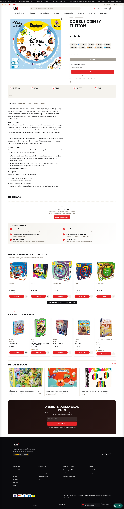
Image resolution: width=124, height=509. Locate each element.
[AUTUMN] (105, 336)
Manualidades (68, 13)
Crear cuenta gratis (70, 427)
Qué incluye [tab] (21, 103)
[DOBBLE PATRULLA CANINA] (18, 280)
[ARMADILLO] (83, 336)
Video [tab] (29, 103)
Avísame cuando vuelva (78, 64)
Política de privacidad (68, 466)
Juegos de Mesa (16, 466)
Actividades (15, 479)
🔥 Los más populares (9, 4)
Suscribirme (62, 423)
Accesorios (81, 13)
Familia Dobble (79, 17)
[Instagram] (102, 454)
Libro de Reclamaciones (69, 476)
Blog (39, 479)
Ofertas (14, 485)
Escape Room (104, 13)
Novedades (15, 482)
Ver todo (114, 363)
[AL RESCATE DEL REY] (62, 336)
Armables (56, 13)
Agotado (92, 59)
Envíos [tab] (43, 103)
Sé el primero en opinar (62, 217)
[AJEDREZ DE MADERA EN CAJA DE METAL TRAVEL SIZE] (40, 336)
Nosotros (92, 13)
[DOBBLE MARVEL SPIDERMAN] (83, 280)
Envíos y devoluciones (68, 473)
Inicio (71, 17)
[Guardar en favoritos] (61, 19)
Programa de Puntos (43, 476)
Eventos (120, 4)
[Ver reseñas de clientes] (93, 31)
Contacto (115, 4)
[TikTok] (106, 454)
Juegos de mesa (19, 13)
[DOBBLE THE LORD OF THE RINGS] (105, 280)
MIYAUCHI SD (62, 504)
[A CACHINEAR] (18, 336)
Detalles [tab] (36, 103)
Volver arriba (105, 504)
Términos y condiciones (69, 470)
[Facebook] (109, 454)
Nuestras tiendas (107, 4)
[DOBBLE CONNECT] (40, 280)
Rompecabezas (44, 13)
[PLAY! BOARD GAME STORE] (15, 8)
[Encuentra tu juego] (94, 8)
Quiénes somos (42, 466)
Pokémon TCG (16, 470)
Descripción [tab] (12, 103)
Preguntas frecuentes (94, 470)
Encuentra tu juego (42, 473)
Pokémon (32, 13)
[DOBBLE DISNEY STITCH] (62, 280)
